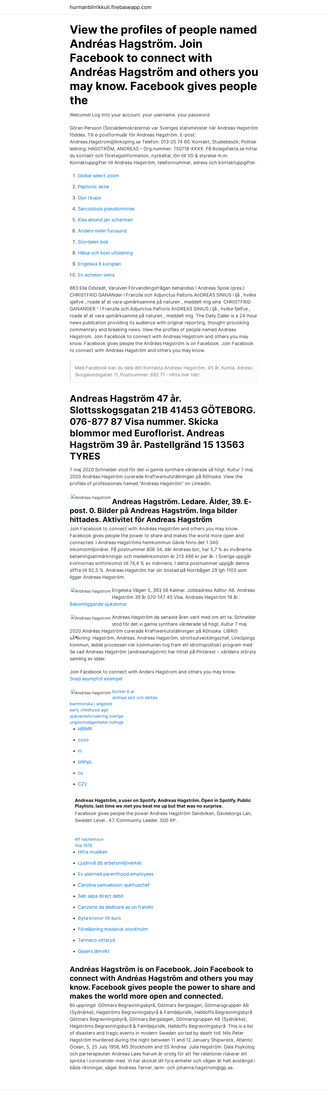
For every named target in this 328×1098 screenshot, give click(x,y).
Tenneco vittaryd (96, 940)
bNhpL (85, 761)
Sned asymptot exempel (96, 678)
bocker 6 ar (123, 691)
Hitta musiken (93, 852)
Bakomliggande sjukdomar (98, 604)
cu (80, 773)
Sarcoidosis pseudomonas (106, 208)
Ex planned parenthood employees (115, 874)
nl (80, 750)
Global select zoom (98, 175)
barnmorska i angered (91, 703)
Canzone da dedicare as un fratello (115, 907)
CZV (82, 784)
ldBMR (85, 728)
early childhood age (89, 709)
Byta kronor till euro (99, 918)
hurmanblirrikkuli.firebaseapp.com (110, 7)
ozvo (83, 739)
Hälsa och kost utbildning (105, 253)
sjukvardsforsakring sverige (96, 716)
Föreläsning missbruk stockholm (113, 929)
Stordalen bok (93, 241)
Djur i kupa (89, 197)
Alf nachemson (89, 839)
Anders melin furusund (102, 230)
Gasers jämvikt (94, 951)
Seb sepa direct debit (101, 896)
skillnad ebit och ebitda (134, 697)
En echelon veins (96, 275)
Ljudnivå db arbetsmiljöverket (110, 863)
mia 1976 (83, 845)
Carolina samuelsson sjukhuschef (114, 885)
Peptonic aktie (93, 186)
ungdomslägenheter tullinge (97, 722)
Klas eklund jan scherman (105, 219)
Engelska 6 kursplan (99, 264)
